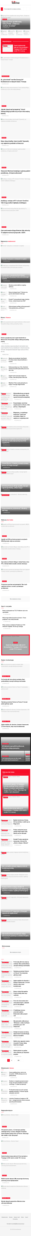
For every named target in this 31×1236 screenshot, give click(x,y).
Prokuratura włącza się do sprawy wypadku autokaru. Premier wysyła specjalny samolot (18, 1091)
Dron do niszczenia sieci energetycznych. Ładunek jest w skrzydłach (21, 1002)
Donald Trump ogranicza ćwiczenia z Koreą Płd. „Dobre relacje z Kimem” (20, 841)
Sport (26, 1217)
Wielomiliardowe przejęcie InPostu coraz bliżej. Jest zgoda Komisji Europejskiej (21, 395)
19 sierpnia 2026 (5, 175)
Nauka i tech (6, 676)
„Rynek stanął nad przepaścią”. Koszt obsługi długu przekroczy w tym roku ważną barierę (15, 111)
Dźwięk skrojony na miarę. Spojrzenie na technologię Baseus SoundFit (21, 1033)
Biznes (4, 19)
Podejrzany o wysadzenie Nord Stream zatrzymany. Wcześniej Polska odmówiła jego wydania (15, 277)
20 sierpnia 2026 (5, 115)
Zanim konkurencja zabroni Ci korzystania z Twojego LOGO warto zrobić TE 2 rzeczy (15, 647)
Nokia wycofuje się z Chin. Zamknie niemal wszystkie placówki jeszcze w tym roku (19, 368)
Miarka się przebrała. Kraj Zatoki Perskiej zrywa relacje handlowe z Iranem (18, 360)
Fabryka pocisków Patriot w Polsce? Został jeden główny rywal (21, 973)
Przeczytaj (5, 354)
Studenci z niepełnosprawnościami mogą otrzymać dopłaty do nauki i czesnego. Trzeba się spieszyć (18, 1082)
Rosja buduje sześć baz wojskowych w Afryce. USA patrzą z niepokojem (21, 405)
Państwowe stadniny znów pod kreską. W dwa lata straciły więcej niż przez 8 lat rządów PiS (15, 441)
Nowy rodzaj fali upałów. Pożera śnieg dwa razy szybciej (20, 993)
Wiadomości (5, 76)
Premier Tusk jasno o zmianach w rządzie (14, 259)
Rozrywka (15, 1219)
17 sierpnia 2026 (6, 512)
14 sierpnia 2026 (5, 1182)
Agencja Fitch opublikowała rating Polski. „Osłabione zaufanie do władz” (11, 24)
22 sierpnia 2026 (5, 683)
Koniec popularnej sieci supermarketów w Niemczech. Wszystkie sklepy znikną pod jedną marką (15, 339)
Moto (22, 1217)
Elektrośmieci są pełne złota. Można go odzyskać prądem (21, 1052)
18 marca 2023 (5, 1137)
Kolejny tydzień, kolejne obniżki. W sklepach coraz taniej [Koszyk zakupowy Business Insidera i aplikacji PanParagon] (15, 889)
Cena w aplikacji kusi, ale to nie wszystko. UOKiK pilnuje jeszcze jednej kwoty (18, 1074)
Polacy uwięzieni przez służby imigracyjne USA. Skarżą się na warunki (20, 831)
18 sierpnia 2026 (12, 303)
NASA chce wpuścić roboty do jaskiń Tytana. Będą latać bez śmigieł (21, 1043)
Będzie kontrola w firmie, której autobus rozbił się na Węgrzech (21, 822)
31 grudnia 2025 (6, 614)
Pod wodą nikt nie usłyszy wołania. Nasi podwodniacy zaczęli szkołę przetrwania (21, 963)
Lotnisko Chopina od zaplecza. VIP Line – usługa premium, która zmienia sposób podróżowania (19, 1100)
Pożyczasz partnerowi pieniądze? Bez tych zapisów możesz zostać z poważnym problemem (14, 586)
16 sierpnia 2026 (5, 590)
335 (18, 1060)
